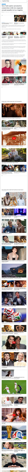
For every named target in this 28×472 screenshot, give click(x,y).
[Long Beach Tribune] (5, 1)
